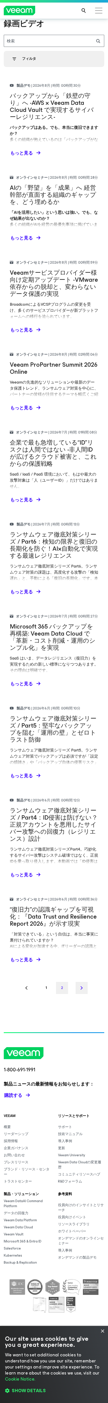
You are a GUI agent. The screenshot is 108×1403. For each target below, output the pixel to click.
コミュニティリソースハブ (79, 1174)
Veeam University (71, 1155)
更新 (61, 1148)
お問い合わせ (14, 1155)
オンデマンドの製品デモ (77, 1257)
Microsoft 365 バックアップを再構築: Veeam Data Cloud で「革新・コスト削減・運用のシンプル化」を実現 (52, 637)
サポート (65, 1127)
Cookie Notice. (20, 1379)
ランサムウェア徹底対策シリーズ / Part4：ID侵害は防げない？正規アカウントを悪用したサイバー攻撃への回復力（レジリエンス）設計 (54, 824)
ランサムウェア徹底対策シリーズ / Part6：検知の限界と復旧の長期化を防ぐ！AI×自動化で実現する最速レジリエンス (54, 545)
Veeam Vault (13, 1234)
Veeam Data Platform (20, 1220)
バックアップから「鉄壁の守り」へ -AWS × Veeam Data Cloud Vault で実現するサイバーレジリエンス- (52, 106)
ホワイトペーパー (72, 1231)
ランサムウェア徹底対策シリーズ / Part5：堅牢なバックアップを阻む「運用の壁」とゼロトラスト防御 (53, 729)
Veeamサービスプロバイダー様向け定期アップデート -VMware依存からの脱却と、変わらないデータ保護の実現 (54, 283)
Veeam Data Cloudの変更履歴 (79, 1164)
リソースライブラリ (74, 1224)
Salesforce (12, 1248)
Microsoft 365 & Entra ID (22, 1241)
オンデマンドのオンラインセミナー (81, 1240)
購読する (13, 1095)
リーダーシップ (16, 1134)
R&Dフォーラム (70, 1181)
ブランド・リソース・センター (26, 1171)
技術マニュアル (70, 1134)
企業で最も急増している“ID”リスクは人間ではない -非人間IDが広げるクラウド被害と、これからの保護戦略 (53, 453)
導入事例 (65, 1141)
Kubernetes (13, 1255)
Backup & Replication (20, 1262)
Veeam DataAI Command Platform (23, 1203)
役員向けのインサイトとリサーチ (81, 1207)
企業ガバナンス (16, 1148)
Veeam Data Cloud (18, 1227)
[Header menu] (98, 10)
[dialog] (54, 1364)
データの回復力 (16, 1213)
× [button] (102, 1331)
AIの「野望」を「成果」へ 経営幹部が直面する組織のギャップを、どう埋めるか (53, 195)
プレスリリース (16, 1162)
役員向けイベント (72, 1217)
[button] (54, 1390)
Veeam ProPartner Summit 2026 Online (53, 368)
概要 (7, 1127)
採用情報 (11, 1141)
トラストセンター (18, 1181)
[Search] (83, 10)
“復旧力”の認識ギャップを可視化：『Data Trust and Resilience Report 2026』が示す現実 (53, 917)
